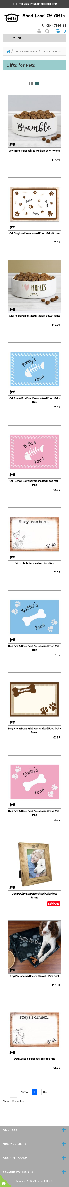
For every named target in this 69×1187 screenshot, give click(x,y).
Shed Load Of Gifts (43, 1181)
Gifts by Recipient (26, 51)
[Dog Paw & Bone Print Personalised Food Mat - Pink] (34, 781)
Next (45, 1092)
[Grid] (31, 83)
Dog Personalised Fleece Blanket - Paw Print (34, 976)
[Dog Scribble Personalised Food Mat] (34, 1029)
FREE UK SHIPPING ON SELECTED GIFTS (38, 4)
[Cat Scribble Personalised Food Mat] (34, 534)
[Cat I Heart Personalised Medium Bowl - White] (34, 286)
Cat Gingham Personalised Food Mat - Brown (34, 233)
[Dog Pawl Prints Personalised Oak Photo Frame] (34, 864)
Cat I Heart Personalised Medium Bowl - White (34, 315)
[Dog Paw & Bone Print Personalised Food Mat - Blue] (34, 616)
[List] (37, 83)
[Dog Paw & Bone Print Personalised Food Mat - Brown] (34, 699)
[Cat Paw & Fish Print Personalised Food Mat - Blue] (34, 368)
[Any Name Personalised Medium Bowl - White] (34, 121)
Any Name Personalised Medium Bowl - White (34, 150)
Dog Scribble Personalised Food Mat (34, 1058)
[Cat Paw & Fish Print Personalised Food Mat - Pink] (34, 451)
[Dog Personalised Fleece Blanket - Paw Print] (34, 946)
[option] (34, 4)
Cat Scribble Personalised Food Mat (35, 563)
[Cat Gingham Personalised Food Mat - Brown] (34, 203)
